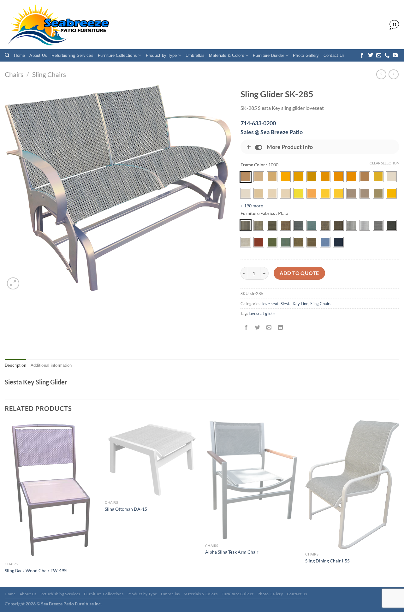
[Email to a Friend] (269, 328)
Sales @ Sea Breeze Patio (272, 131)
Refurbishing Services (72, 55)
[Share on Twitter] (257, 328)
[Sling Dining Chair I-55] (352, 484)
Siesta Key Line (294, 303)
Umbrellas (195, 55)
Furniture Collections (117, 55)
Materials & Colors (226, 55)
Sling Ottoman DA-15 (126, 509)
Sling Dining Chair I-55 (327, 560)
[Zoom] (13, 283)
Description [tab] (15, 365)
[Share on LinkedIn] (280, 328)
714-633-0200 (258, 123)
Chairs (14, 74)
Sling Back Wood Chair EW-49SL (36, 570)
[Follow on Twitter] (370, 55)
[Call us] (386, 55)
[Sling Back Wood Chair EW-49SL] (52, 489)
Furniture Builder (268, 55)
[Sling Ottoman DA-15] (152, 458)
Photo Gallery (306, 55)
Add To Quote (299, 273)
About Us (38, 55)
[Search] (7, 55)
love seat (270, 303)
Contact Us (334, 55)
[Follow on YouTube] (395, 55)
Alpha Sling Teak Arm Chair (231, 552)
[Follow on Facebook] (362, 55)
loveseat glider (262, 313)
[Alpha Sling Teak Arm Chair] (252, 480)
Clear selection (384, 163)
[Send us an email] (378, 55)
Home (19, 55)
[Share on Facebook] (246, 328)
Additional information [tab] (51, 365)
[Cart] (392, 25)
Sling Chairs (49, 74)
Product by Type (161, 55)
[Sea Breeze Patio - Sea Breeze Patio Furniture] (57, 25)
